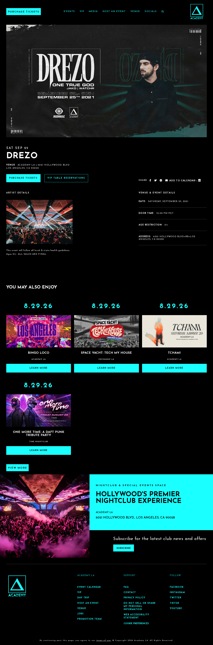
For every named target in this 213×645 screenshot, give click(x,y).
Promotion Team (89, 619)
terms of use (103, 640)
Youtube (176, 608)
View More (17, 468)
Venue (135, 11)
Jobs (80, 614)
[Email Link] (166, 180)
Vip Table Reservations (66, 178)
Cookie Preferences (136, 623)
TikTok (174, 603)
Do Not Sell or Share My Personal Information (140, 606)
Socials (151, 11)
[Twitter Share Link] (155, 180)
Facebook (177, 587)
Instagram (177, 592)
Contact (130, 592)
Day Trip (83, 598)
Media (93, 11)
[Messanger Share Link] (161, 180)
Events (69, 11)
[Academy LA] (17, 585)
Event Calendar (89, 587)
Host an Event (114, 11)
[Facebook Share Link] (150, 180)
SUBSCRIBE (123, 548)
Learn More (39, 368)
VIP (82, 11)
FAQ (126, 587)
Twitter (175, 598)
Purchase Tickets (23, 12)
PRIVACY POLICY (134, 598)
